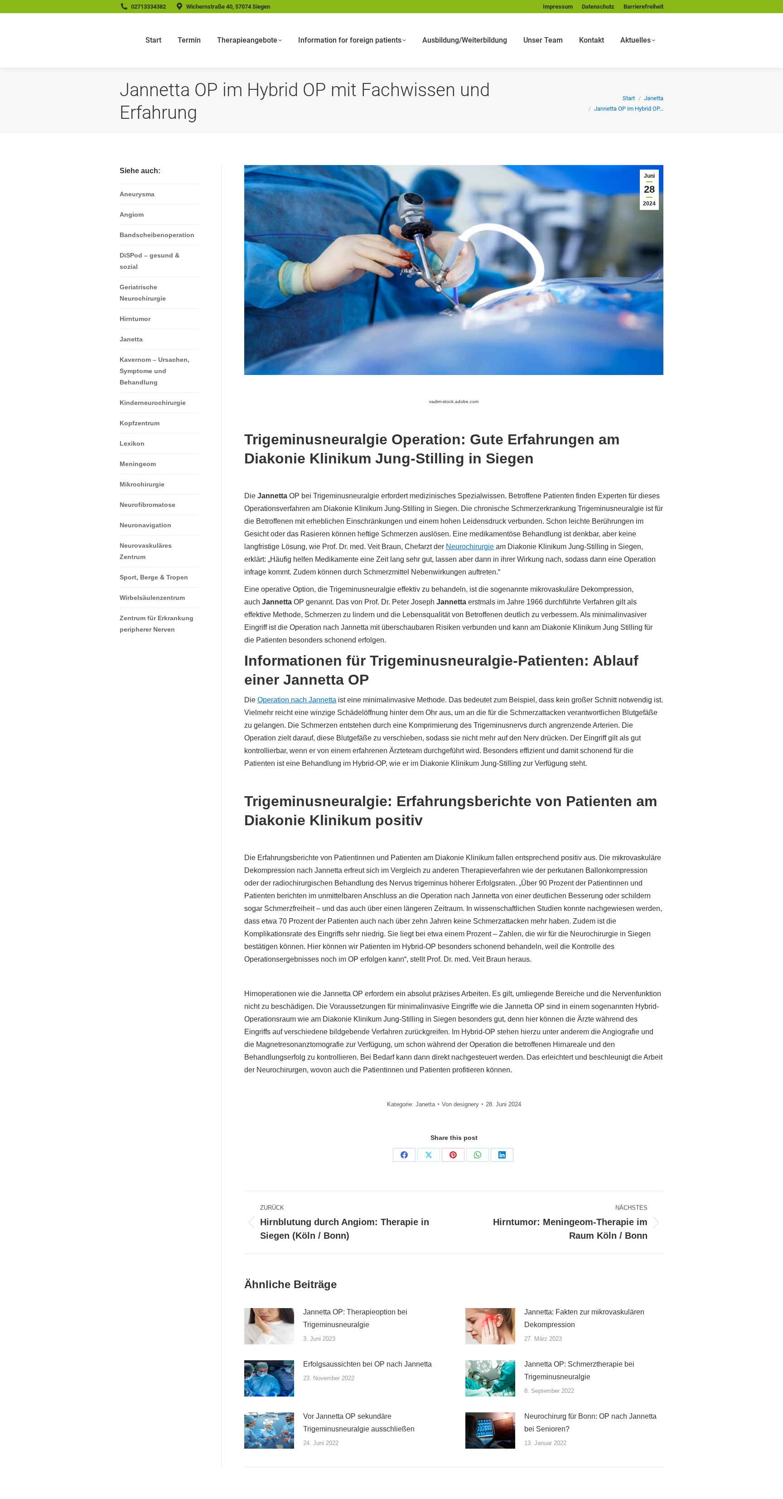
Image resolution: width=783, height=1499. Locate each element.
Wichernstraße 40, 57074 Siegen (228, 6)
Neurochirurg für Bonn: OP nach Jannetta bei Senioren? (590, 1422)
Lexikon (132, 443)
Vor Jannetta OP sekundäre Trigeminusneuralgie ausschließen (359, 1422)
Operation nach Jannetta (296, 700)
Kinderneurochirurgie (153, 402)
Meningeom (138, 463)
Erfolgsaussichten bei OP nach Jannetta (367, 1364)
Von (460, 1104)
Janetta (425, 1104)
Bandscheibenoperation (157, 234)
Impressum (558, 6)
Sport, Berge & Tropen (154, 577)
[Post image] (269, 1326)
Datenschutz (598, 6)
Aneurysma (137, 194)
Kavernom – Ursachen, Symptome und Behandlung (154, 371)
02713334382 (148, 6)
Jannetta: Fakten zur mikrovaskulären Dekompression (584, 1318)
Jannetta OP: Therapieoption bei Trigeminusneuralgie (355, 1318)
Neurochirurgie (470, 546)
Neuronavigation (145, 525)
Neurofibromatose (147, 504)
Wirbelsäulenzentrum (152, 597)
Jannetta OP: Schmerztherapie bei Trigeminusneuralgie (579, 1370)
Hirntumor (135, 318)
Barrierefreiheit (643, 6)
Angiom (132, 214)
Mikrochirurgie (142, 484)
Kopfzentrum (140, 423)
